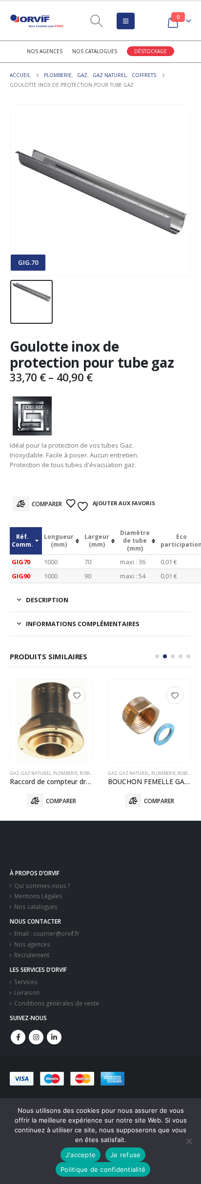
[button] (157, 656)
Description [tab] (47, 599)
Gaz (14, 773)
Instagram (36, 1037)
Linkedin (54, 1037)
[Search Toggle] (96, 21)
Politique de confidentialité (102, 1169)
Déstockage (150, 51)
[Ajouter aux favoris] (76, 695)
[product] (51, 720)
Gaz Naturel (36, 773)
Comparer (47, 504)
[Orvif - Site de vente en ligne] (36, 21)
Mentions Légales (38, 896)
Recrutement (31, 955)
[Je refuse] (189, 1141)
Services (26, 982)
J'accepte (80, 1155)
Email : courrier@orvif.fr (47, 933)
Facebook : (18, 1037)
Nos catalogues (94, 51)
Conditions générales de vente (56, 1003)
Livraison (27, 992)
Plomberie (65, 773)
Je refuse (125, 1155)
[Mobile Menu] (126, 21)
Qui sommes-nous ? (42, 885)
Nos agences (44, 51)
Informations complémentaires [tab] (83, 623)
